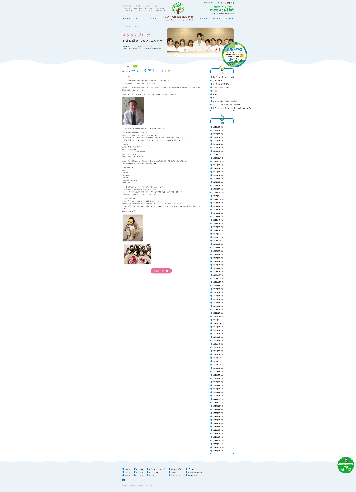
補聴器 (215, 94)
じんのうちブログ (176, 475)
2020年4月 (217, 385)
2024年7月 (217, 209)
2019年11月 (217, 402)
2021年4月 (217, 344)
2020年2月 (217, 392)
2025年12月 (217, 154)
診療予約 (151, 475)
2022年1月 (217, 313)
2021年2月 (217, 351)
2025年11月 (217, 158)
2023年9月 (217, 244)
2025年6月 (217, 172)
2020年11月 (217, 361)
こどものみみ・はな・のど (157, 469)
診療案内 (127, 475)
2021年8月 (217, 330)
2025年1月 (217, 189)
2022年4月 (217, 303)
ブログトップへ (159, 271)
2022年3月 (217, 306)
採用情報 (173, 472)
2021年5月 (217, 340)
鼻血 (214, 98)
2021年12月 (217, 316)
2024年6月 (217, 213)
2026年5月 (217, 137)
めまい (215, 91)
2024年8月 (217, 206)
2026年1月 (217, 151)
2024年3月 (217, 223)
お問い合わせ (222, 3)
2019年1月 (217, 437)
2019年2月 (217, 433)
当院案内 (127, 472)
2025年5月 (217, 175)
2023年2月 (217, 268)
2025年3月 (217, 182)
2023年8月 (217, 247)
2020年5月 (217, 382)
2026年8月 (217, 127)
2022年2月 (217, 309)
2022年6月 (217, 296)
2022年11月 (217, 278)
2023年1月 (217, 271)
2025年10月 (217, 161)
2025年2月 (217, 185)
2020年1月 (217, 396)
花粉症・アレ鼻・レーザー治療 (223, 77)
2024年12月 (217, 192)
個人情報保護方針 (193, 475)
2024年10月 (217, 199)
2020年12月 (217, 358)
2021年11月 (217, 320)
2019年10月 (217, 406)
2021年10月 (217, 323)
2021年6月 (217, 337)
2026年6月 (217, 134)
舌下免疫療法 (217, 80)
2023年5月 (217, 258)
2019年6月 (217, 420)
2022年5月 (217, 299)
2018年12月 (217, 440)
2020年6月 (217, 378)
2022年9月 (217, 285)
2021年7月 (217, 333)
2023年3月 (217, 265)
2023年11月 (217, 237)
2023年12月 (217, 234)
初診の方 (127, 469)
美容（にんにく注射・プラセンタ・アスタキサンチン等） (232, 108)
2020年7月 (217, 375)
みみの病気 (139, 469)
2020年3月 (217, 389)
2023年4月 (217, 261)
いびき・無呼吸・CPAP (221, 87)
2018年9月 (217, 451)
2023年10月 (217, 241)
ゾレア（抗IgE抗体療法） (221, 84)
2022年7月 (217, 292)
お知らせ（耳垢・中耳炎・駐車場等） (225, 101)
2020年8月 (217, 371)
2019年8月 (217, 413)
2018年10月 (217, 447)
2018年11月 (217, 444)
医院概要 (207, 3)
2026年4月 (217, 141)
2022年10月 (217, 282)
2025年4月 (217, 178)
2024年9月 (217, 203)
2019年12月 (217, 399)
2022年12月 (217, 275)
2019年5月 (217, 423)
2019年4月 (217, 426)
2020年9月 (217, 368)
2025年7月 (217, 168)
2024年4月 (217, 220)
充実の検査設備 (153, 472)
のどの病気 (139, 475)
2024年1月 (217, 230)
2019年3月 (217, 430)
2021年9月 (217, 327)
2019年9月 (217, 409)
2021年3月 (217, 347)
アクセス (214, 3)
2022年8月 (217, 289)
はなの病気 (139, 472)
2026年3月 (217, 144)
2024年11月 (217, 196)
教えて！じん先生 (176, 469)
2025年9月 (217, 165)
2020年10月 (217, 364)
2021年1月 (217, 354)
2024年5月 (217, 216)
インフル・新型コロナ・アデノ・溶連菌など (228, 104)
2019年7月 (217, 416)
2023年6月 (217, 254)
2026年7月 (217, 130)
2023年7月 (217, 251)
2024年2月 (217, 227)
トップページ (125, 26)
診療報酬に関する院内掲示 (195, 472)
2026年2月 (217, 148)
